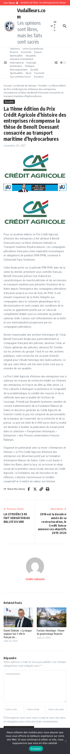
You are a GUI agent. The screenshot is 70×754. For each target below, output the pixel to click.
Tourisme (39, 73)
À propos (39, 76)
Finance (14, 52)
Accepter (36, 748)
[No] (65, 741)
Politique (29, 66)
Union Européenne (33, 48)
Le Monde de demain (24, 85)
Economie (26, 52)
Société (34, 69)
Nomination (16, 66)
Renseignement (18, 69)
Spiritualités (16, 55)
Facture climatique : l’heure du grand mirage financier (50, 632)
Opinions (15, 48)
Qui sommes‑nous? (20, 76)
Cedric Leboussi (35, 579)
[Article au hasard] (56, 62)
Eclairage (31, 62)
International (17, 62)
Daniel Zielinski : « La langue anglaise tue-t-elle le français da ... (18, 633)
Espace (38, 52)
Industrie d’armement (21, 59)
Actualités (30, 55)
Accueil (7, 85)
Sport (28, 73)
